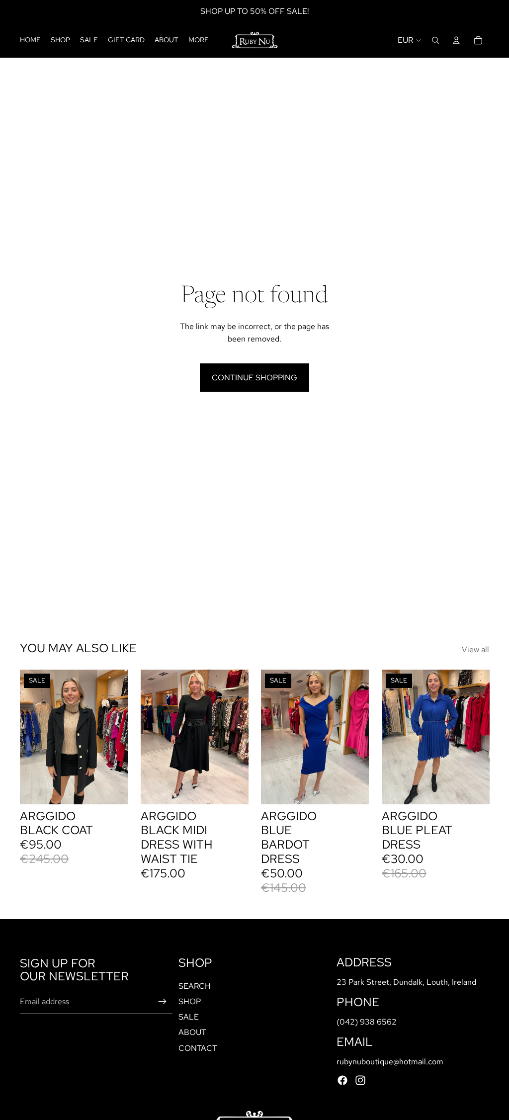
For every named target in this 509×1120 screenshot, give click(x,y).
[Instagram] (360, 1080)
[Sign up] (162, 1002)
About (192, 1032)
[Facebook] (342, 1080)
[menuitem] (198, 40)
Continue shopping (254, 377)
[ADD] (112, 789)
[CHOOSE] (233, 789)
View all (475, 649)
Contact (197, 1047)
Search (194, 986)
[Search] (435, 40)
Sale (188, 1017)
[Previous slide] (31, 737)
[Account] (456, 40)
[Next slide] (117, 737)
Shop (189, 1001)
